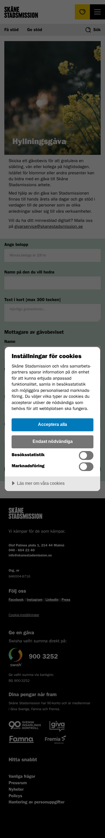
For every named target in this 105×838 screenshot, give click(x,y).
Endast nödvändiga (53, 441)
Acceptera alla (52, 424)
